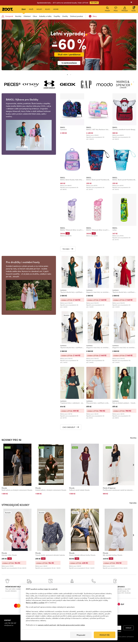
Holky (39, 9)
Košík (134, 9)
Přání (116, 10)
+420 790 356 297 (10, 623)
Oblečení (27, 16)
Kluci (47, 9)
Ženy (24, 9)
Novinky (18, 16)
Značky (65, 16)
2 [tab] (71, 75)
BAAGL (62, 127)
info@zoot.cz (8, 625)
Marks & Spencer (109, 488)
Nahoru (132, 629)
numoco (63, 290)
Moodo (4, 488)
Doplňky (57, 16)
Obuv (35, 16)
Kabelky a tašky (45, 16)
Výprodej (132, 503)
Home (55, 9)
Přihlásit (125, 10)
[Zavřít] (131, 2)
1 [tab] (67, 75)
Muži (31, 9)
